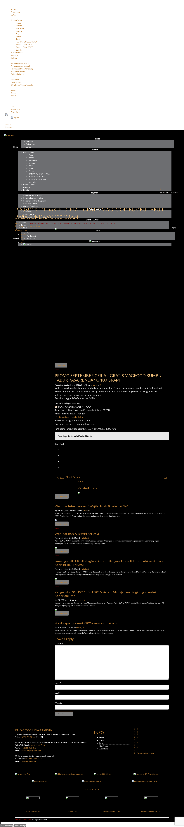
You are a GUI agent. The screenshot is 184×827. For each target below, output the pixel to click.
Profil (7, 7)
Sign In (8, 124)
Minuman (14, 55)
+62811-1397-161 (38, 745)
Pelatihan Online (18, 71)
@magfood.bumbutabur (71, 417)
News (13, 90)
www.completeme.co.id (151, 811)
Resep (13, 93)
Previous (60, 478)
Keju (18, 34)
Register (9, 127)
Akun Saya (15, 112)
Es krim (14, 58)
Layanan (8, 60)
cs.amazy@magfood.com (31, 750)
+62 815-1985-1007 (33, 758)
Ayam (18, 23)
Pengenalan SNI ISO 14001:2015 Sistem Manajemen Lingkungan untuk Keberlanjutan (106, 594)
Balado (19, 25)
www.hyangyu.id (33, 811)
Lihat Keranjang (6, 825)
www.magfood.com (23, 819)
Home (7, 4)
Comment (59, 643)
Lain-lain (19, 50)
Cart (13, 106)
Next (165, 478)
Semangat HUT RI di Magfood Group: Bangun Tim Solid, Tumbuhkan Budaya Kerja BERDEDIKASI (109, 563)
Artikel (13, 96)
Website (58, 703)
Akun (7, 104)
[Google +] (62, 467)
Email (57, 693)
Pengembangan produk (20, 66)
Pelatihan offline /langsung (22, 69)
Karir (7, 98)
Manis (18, 36)
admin (95, 385)
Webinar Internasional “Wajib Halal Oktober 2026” (91, 506)
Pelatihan (15, 79)
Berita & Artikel (11, 87)
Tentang (14, 9)
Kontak (8, 101)
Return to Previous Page (28, 226)
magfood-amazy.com (111, 811)
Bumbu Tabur (16, 20)
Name (58, 683)
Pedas (18, 39)
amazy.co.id (72, 811)
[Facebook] (62, 455)
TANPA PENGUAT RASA (26, 42)
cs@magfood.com (28, 761)
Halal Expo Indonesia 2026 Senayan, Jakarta (86, 623)
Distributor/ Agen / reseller (22, 85)
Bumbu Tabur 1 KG (24, 44)
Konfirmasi (15, 109)
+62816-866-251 (28, 748)
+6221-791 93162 (28, 737)
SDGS (13, 15)
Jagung (19, 31)
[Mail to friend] (62, 473)
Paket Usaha (16, 82)
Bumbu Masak (16, 52)
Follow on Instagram (145, 753)
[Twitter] (62, 450)
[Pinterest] (62, 461)
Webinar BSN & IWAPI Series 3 (77, 534)
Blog (101, 743)
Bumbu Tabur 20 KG (24, 47)
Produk (8, 17)
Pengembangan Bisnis (20, 63)
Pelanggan (15, 12)
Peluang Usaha (11, 77)
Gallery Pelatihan (18, 74)
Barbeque (20, 28)
